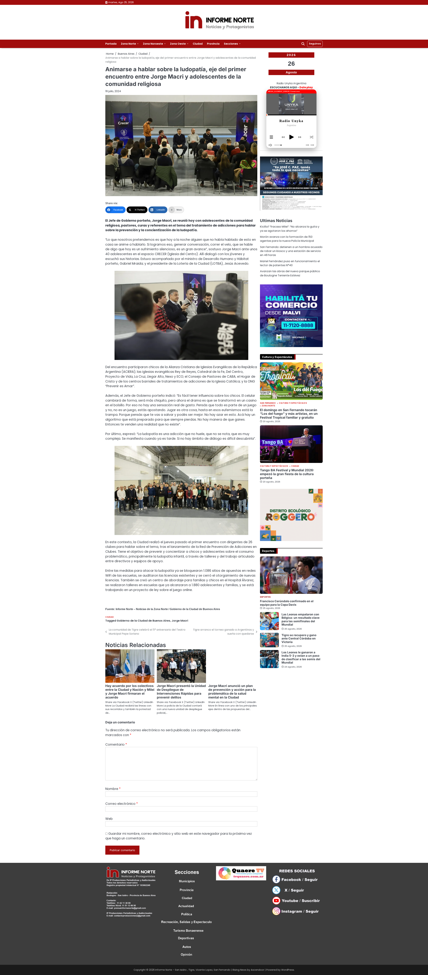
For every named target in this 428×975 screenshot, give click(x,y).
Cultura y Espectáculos (293, 403)
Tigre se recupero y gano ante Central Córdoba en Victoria (299, 638)
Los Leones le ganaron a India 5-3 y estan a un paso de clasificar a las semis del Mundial (301, 657)
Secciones (231, 43)
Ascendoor (257, 969)
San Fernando (268, 403)
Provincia (213, 43)
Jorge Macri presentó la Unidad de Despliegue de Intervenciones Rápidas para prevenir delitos (181, 691)
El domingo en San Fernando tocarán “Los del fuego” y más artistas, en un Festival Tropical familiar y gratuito (289, 414)
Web (109, 819)
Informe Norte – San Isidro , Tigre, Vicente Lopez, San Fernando (192, 969)
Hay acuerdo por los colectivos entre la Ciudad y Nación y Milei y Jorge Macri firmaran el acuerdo (129, 691)
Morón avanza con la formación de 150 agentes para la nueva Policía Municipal (287, 239)
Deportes (265, 597)
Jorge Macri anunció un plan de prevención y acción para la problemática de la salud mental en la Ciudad (232, 691)
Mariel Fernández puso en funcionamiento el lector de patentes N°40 (290, 263)
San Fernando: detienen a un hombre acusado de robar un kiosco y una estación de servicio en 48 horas (291, 251)
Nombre (113, 789)
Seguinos (315, 43)
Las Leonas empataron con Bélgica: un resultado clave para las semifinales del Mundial (300, 619)
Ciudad (198, 43)
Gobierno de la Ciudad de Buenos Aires (143, 621)
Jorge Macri (180, 621)
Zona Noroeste (153, 43)
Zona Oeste (178, 43)
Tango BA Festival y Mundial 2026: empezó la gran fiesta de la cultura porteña (287, 474)
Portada (111, 43)
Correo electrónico (121, 803)
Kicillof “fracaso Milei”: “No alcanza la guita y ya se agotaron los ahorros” (289, 229)
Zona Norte (128, 43)
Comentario (116, 744)
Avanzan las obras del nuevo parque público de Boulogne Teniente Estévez (290, 273)
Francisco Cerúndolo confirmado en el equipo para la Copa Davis (286, 602)
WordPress (287, 969)
